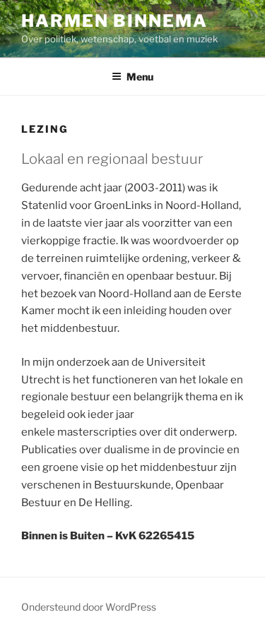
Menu (139, 77)
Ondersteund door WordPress (88, 607)
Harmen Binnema (114, 21)
